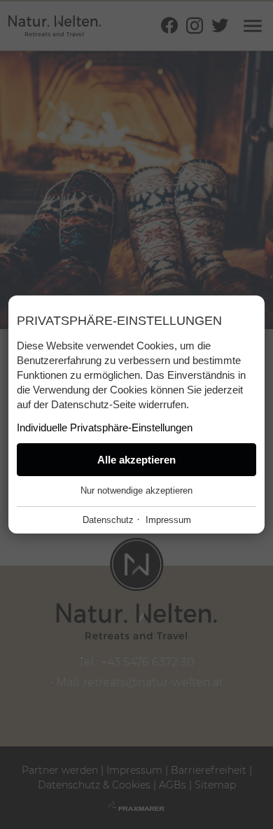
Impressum (168, 520)
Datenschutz (108, 520)
